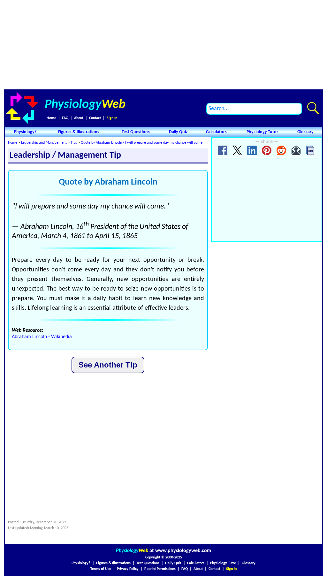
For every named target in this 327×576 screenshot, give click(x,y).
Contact (95, 118)
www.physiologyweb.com (183, 550)
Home (51, 118)
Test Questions (136, 132)
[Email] (296, 150)
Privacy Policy (128, 569)
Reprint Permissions (160, 569)
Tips (74, 143)
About (78, 118)
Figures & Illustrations (78, 132)
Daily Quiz (178, 132)
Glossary (305, 132)
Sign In (112, 118)
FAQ (65, 118)
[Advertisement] (163, 44)
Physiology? (25, 132)
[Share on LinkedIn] (252, 150)
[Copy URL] (311, 150)
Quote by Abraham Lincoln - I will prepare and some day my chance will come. (142, 143)
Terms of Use (100, 569)
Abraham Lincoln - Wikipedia (42, 336)
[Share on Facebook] (222, 150)
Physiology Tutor (262, 132)
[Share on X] (237, 150)
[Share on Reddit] (281, 150)
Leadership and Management (44, 143)
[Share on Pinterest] (266, 150)
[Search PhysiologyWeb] (313, 108)
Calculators (216, 132)
